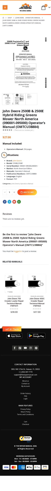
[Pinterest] (36, 348)
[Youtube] (25, 348)
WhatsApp (19, 202)
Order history (25, 393)
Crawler (10, 296)
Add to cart (28, 192)
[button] (5, 7)
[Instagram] (30, 348)
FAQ (25, 396)
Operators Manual (26, 184)
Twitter (9, 202)
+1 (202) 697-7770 (25, 372)
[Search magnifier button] (4, 155)
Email (14, 202)
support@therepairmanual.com (25, 375)
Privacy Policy (25, 409)
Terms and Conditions (25, 414)
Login (25, 399)
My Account (25, 386)
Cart (25, 422)
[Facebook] (14, 348)
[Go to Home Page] (3, 17)
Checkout (25, 424)
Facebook (5, 202)
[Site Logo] (25, 7)
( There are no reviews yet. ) (24, 130)
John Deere (17, 160)
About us (25, 381)
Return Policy (25, 412)
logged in (18, 251)
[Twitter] (20, 348)
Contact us (26, 383)
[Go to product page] (14, 284)
